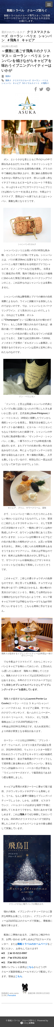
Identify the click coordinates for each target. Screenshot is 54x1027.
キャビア (28, 40)
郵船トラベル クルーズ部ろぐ (27, 10)
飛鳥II (8, 76)
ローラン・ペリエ (23, 36)
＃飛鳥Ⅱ (13, 40)
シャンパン (6, 83)
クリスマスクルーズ (22, 80)
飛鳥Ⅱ (8, 80)
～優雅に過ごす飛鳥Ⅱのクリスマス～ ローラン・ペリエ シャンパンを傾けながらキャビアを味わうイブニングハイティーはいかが (26, 60)
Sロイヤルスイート (31, 83)
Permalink (12, 995)
